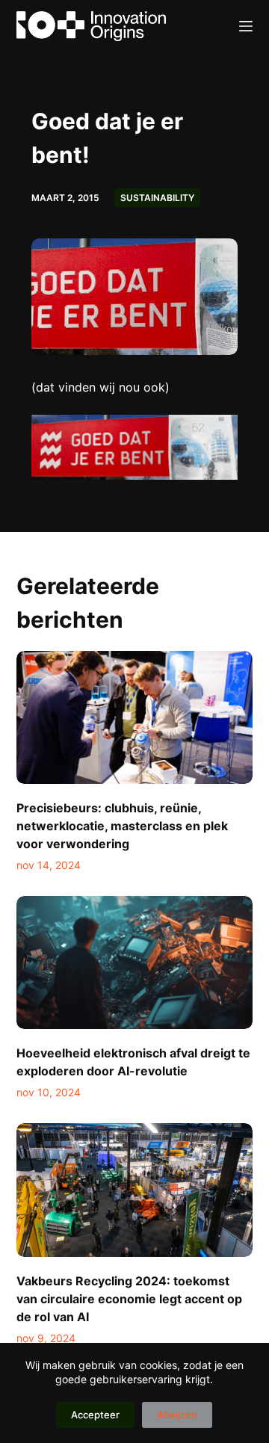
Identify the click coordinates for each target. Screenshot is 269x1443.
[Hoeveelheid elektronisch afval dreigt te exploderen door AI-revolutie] (134, 962)
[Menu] (246, 26)
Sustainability (157, 197)
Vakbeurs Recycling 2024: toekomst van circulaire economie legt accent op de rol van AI (129, 1298)
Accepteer (95, 1415)
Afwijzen (177, 1415)
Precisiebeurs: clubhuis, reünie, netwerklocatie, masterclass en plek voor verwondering (122, 825)
